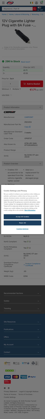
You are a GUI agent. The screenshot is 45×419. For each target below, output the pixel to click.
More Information (29, 210)
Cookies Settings (22, 229)
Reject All (22, 222)
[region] (22, 209)
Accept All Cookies (22, 216)
